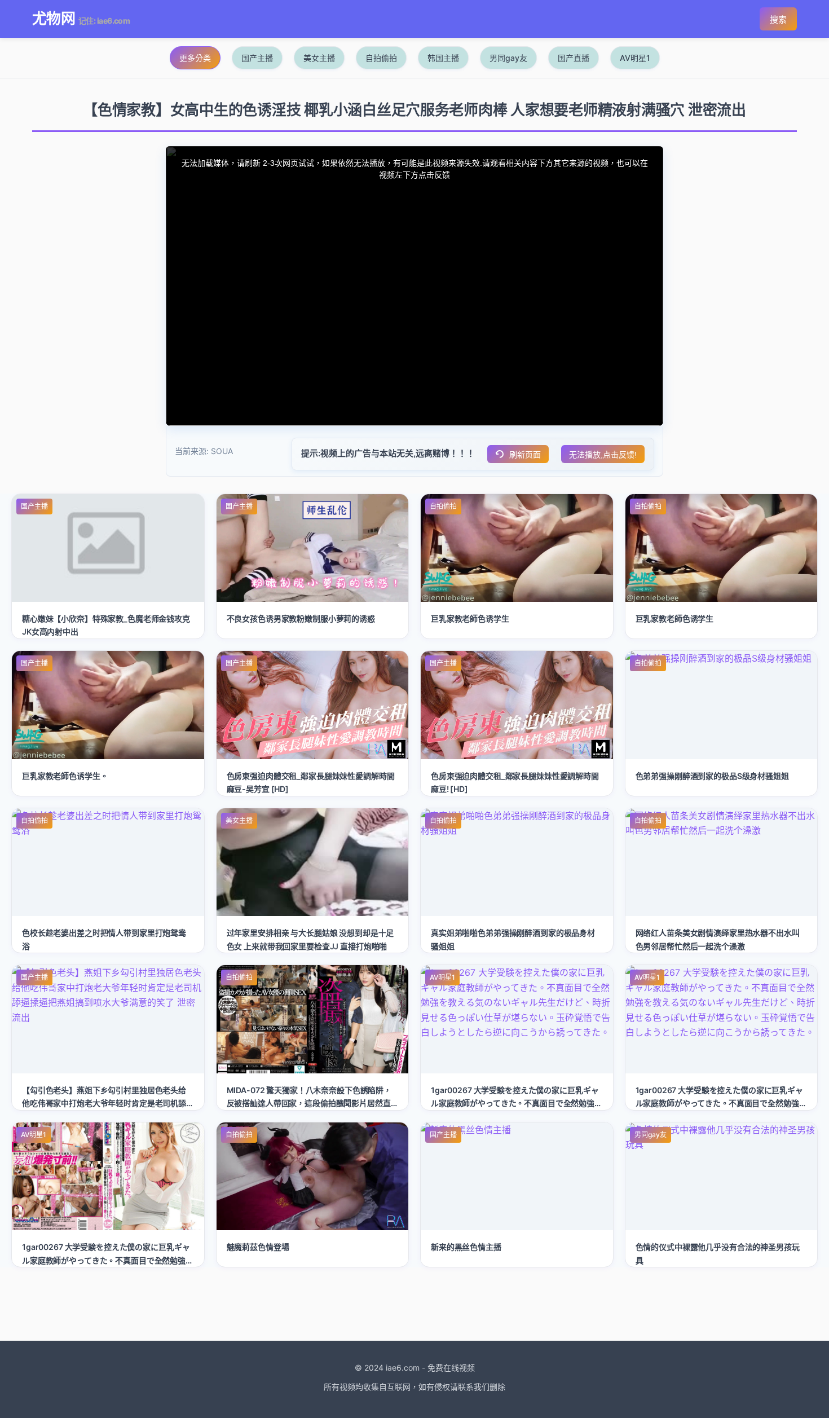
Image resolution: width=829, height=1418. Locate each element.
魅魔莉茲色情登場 (258, 1247)
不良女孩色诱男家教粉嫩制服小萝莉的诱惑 (301, 618)
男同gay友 (508, 58)
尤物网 (53, 18)
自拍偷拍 (381, 58)
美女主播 (319, 58)
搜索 (778, 19)
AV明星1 (635, 58)
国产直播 (573, 58)
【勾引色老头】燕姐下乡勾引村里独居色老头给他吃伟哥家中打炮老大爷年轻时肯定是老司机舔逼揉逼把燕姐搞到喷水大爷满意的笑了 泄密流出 (105, 1103)
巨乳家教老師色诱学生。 (65, 776)
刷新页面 (525, 454)
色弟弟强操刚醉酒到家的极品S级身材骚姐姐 (712, 776)
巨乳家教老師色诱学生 (470, 618)
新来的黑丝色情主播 (466, 1247)
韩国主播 (443, 58)
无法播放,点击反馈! (603, 454)
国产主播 (257, 58)
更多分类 (195, 58)
